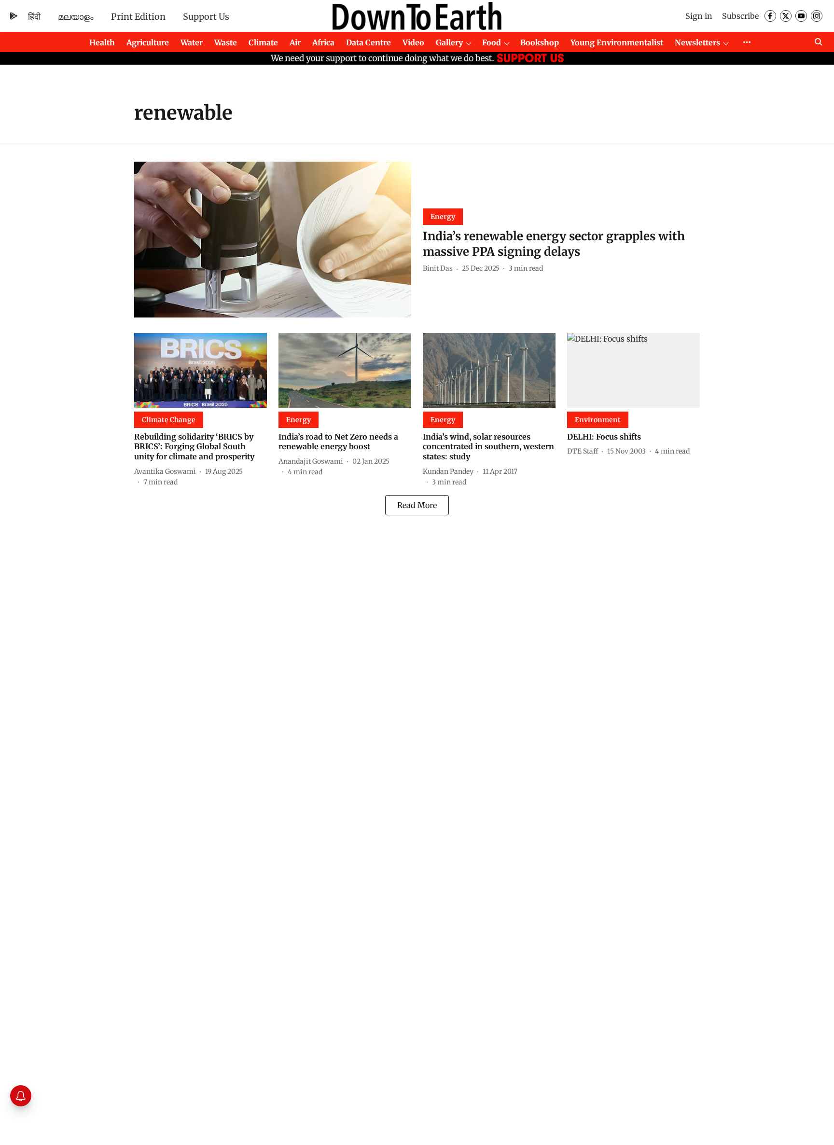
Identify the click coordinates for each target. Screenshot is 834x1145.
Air (295, 42)
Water (192, 42)
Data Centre (368, 42)
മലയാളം (76, 16)
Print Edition (138, 16)
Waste (225, 42)
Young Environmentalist (616, 42)
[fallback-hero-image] (272, 239)
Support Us (206, 16)
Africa (323, 42)
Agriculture (147, 42)
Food (491, 42)
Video (413, 42)
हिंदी (34, 16)
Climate (263, 42)
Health (102, 42)
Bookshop (539, 42)
